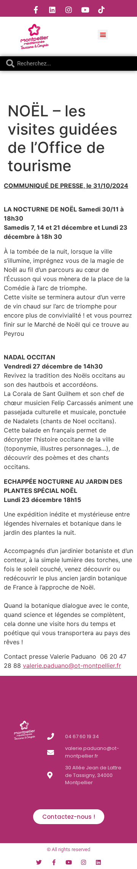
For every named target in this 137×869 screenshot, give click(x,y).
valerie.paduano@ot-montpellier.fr (72, 665)
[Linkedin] (52, 9)
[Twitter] (39, 862)
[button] (103, 35)
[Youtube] (85, 9)
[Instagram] (68, 9)
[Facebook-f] (36, 9)
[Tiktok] (101, 9)
